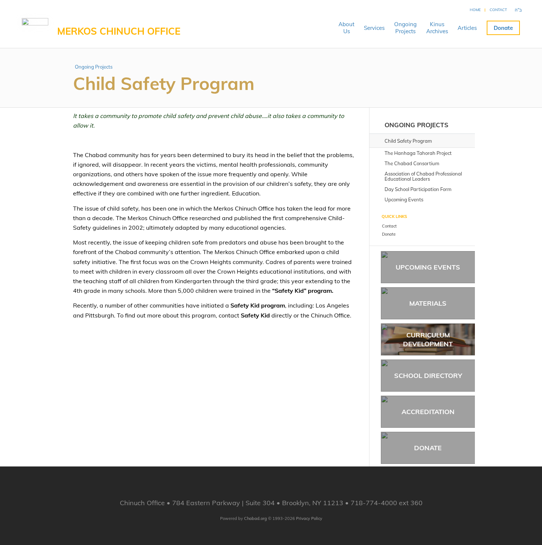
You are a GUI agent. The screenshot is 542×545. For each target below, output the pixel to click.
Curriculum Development (428, 339)
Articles (467, 27)
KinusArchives (437, 28)
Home (475, 9)
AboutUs (346, 28)
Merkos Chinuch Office (118, 31)
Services (374, 27)
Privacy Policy (309, 518)
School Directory (428, 375)
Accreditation (428, 411)
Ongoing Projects (93, 67)
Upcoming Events (428, 267)
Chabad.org (255, 518)
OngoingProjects (405, 28)
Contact (498, 9)
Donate (503, 27)
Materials (428, 303)
